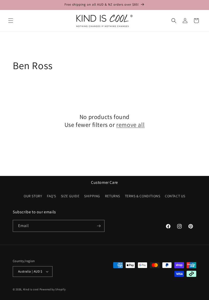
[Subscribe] (98, 226)
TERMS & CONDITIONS (142, 196)
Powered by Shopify (53, 289)
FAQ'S (51, 196)
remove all (130, 125)
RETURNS (112, 196)
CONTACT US (175, 196)
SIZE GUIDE (70, 196)
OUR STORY (33, 196)
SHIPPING (92, 196)
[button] (10, 20)
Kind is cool (31, 289)
